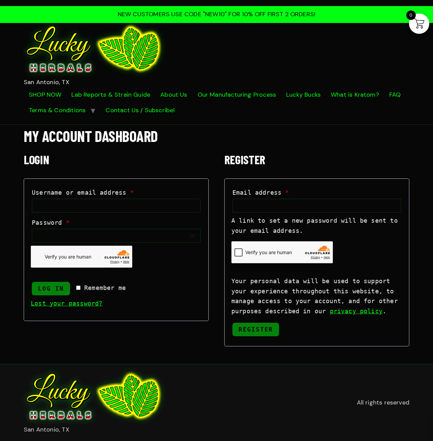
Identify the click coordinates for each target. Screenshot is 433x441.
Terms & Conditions (57, 110)
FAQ (395, 95)
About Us (173, 95)
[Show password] (193, 236)
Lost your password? (66, 303)
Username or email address (98, 191)
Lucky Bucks (303, 95)
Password (65, 221)
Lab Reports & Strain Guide (110, 95)
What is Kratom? (355, 95)
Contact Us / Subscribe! (140, 110)
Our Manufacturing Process (237, 95)
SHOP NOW (45, 95)
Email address (275, 191)
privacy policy (356, 311)
